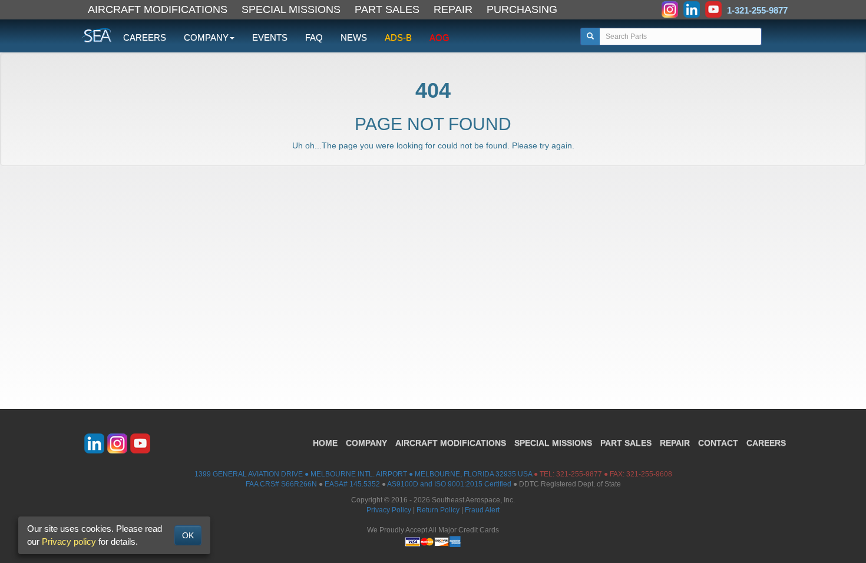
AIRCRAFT (450, 443)
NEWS (354, 37)
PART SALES (387, 9)
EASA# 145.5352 (352, 484)
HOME (325, 443)
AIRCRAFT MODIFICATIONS (157, 9)
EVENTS (269, 37)
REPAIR (453, 9)
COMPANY (366, 443)
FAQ (314, 37)
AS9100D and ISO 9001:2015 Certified (449, 484)
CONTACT (718, 443)
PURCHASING (522, 9)
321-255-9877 (579, 474)
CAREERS (144, 37)
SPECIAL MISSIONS (291, 9)
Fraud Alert (482, 510)
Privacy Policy (388, 510)
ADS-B (398, 37)
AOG (439, 37)
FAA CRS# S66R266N (281, 484)
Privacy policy (69, 541)
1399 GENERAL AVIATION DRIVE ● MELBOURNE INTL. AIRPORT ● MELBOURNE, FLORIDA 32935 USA (363, 474)
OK (188, 535)
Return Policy (438, 510)
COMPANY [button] (206, 37)
